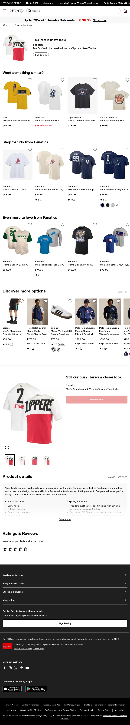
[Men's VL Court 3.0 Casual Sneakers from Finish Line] (62, 312)
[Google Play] (36, 689)
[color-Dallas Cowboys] (102, 205)
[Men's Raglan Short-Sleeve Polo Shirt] (38, 312)
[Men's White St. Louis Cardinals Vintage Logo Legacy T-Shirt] (17, 165)
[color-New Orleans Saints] (113, 205)
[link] (17, 121)
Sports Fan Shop (24, 25)
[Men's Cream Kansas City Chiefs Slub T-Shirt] (50, 165)
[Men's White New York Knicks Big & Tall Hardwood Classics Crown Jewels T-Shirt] (115, 95)
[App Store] (12, 689)
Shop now (99, 20)
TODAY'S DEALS (12, 3)
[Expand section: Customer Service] (65, 575)
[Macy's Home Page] (16, 11)
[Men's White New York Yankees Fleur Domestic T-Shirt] (50, 95)
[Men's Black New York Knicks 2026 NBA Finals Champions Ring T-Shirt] (83, 240)
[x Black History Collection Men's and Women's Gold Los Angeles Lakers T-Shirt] (17, 95)
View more (65, 519)
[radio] (102, 205)
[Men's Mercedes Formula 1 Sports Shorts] (13, 312)
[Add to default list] (30, 80)
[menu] (4, 11)
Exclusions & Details (23, 649)
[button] (10, 24)
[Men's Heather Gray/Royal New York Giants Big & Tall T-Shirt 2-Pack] (115, 240)
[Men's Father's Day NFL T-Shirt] (115, 165)
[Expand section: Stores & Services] (65, 592)
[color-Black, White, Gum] (58, 350)
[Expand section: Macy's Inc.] (65, 600)
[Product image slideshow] (33, 413)
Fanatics (38, 44)
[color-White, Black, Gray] (53, 350)
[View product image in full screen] (7, 447)
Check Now (38, 649)
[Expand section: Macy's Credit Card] (65, 583)
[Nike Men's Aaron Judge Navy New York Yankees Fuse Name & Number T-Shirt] (83, 165)
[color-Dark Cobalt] (126, 354)
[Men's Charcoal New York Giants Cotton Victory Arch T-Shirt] (83, 95)
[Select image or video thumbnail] (10, 460)
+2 (117, 205)
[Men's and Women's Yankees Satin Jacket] (110, 312)
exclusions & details (90, 509)
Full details (41, 54)
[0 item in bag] (125, 11)
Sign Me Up (65, 623)
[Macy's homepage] (4, 25)
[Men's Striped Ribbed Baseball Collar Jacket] (86, 312)
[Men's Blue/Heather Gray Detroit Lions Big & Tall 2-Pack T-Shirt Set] (50, 240)
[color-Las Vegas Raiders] (108, 205)
